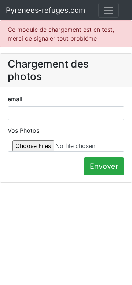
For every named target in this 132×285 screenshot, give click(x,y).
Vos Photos (23, 130)
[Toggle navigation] (108, 10)
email (15, 99)
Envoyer (104, 166)
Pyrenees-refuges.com (45, 10)
